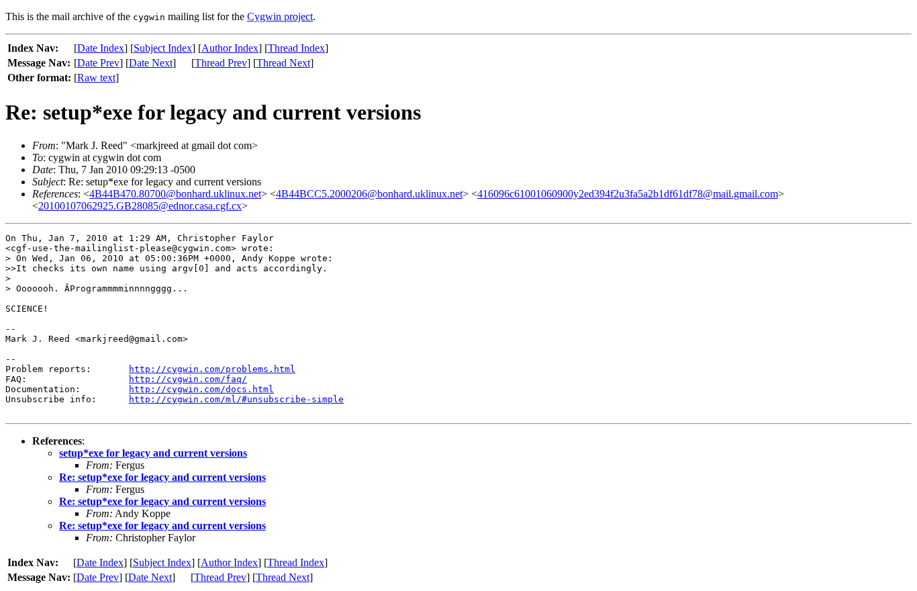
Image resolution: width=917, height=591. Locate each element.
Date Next (151, 63)
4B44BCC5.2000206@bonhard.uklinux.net (369, 193)
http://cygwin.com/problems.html (212, 369)
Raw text (96, 77)
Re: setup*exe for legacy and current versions (162, 477)
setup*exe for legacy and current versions (153, 453)
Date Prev (98, 63)
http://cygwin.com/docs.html (201, 389)
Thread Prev (221, 63)
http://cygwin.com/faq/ (188, 379)
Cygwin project (280, 16)
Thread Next (283, 63)
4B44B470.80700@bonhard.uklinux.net (175, 193)
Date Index (100, 48)
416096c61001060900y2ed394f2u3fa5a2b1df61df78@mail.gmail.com (627, 193)
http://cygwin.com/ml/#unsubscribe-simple (236, 399)
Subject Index (163, 48)
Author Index (229, 48)
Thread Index (296, 48)
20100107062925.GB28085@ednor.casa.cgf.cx (140, 206)
